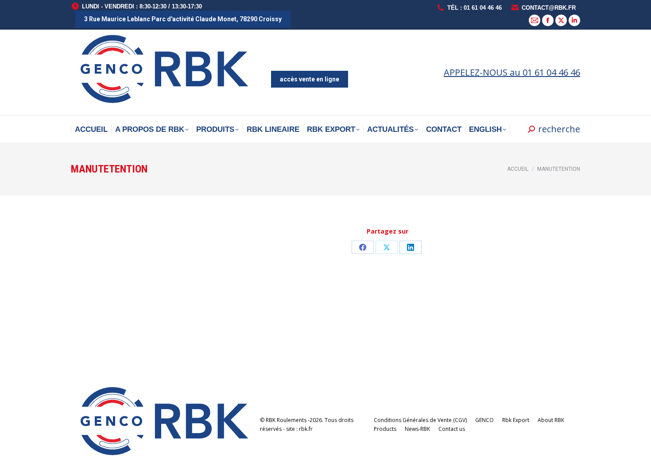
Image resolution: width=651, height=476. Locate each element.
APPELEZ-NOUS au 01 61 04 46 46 (512, 72)
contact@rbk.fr (549, 7)
